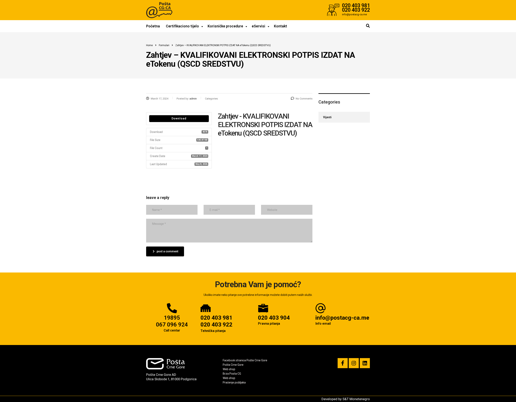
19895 (172, 317)
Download (179, 118)
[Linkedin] (365, 363)
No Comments (304, 98)
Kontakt (280, 26)
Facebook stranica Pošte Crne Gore (245, 360)
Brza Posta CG (232, 373)
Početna (153, 26)
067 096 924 (172, 324)
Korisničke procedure (225, 26)
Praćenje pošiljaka (234, 382)
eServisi (258, 26)
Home (149, 45)
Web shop (229, 369)
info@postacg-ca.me (342, 317)
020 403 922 (216, 324)
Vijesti (327, 117)
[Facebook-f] (343, 363)
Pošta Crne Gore (233, 364)
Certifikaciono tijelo (182, 26)
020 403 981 (216, 317)
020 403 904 (274, 317)
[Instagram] (354, 363)
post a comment (167, 251)
